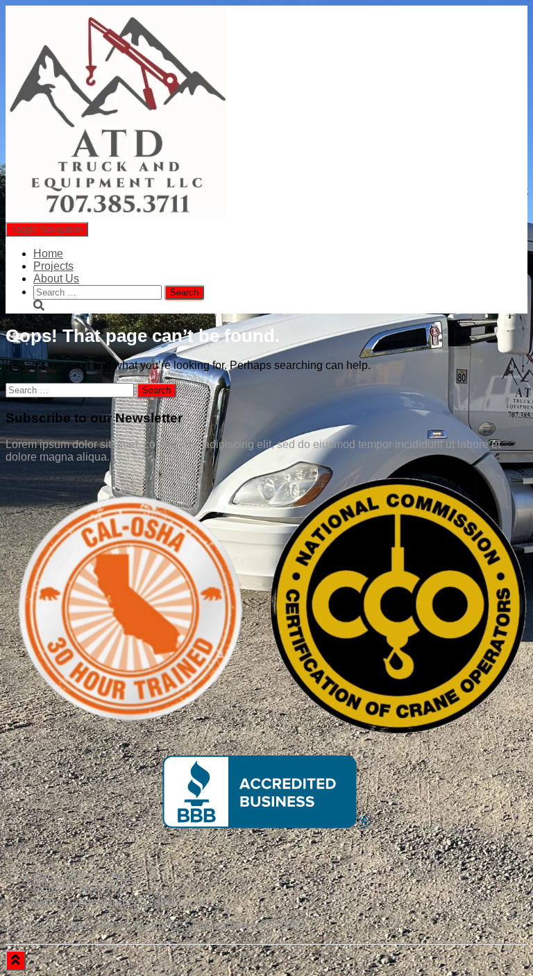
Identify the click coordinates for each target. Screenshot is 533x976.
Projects (53, 266)
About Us (56, 278)
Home (48, 253)
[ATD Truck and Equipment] (116, 215)
